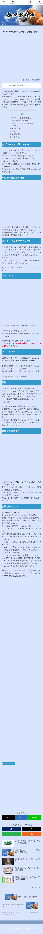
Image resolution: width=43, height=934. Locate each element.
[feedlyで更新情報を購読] (11, 834)
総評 (13, 131)
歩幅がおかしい (17, 137)
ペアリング (16, 126)
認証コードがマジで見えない (22, 123)
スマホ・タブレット (9, 763)
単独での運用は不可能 (20, 120)
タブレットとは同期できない (22, 118)
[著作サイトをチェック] (11, 829)
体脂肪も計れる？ (18, 134)
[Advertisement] (21, 56)
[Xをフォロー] (31, 829)
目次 (18, 114)
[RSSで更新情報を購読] (31, 834)
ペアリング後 (17, 129)
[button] (39, 520)
